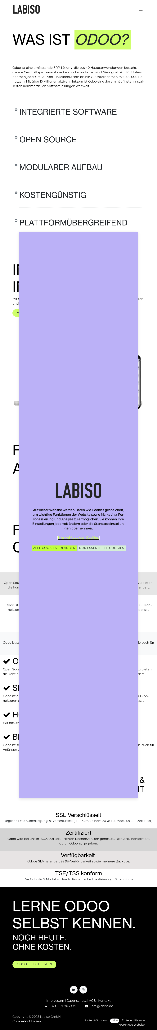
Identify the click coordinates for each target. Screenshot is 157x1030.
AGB (92, 1000)
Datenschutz (77, 1000)
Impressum (55, 1000)
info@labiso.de (102, 1006)
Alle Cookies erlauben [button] (54, 548)
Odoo (11, 839)
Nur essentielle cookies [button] (101, 548)
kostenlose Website (132, 1025)
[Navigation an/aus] (141, 9)
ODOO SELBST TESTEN (34, 964)
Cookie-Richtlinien (26, 1021)
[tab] (78, 119)
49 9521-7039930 (65, 1006)
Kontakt (104, 1000)
